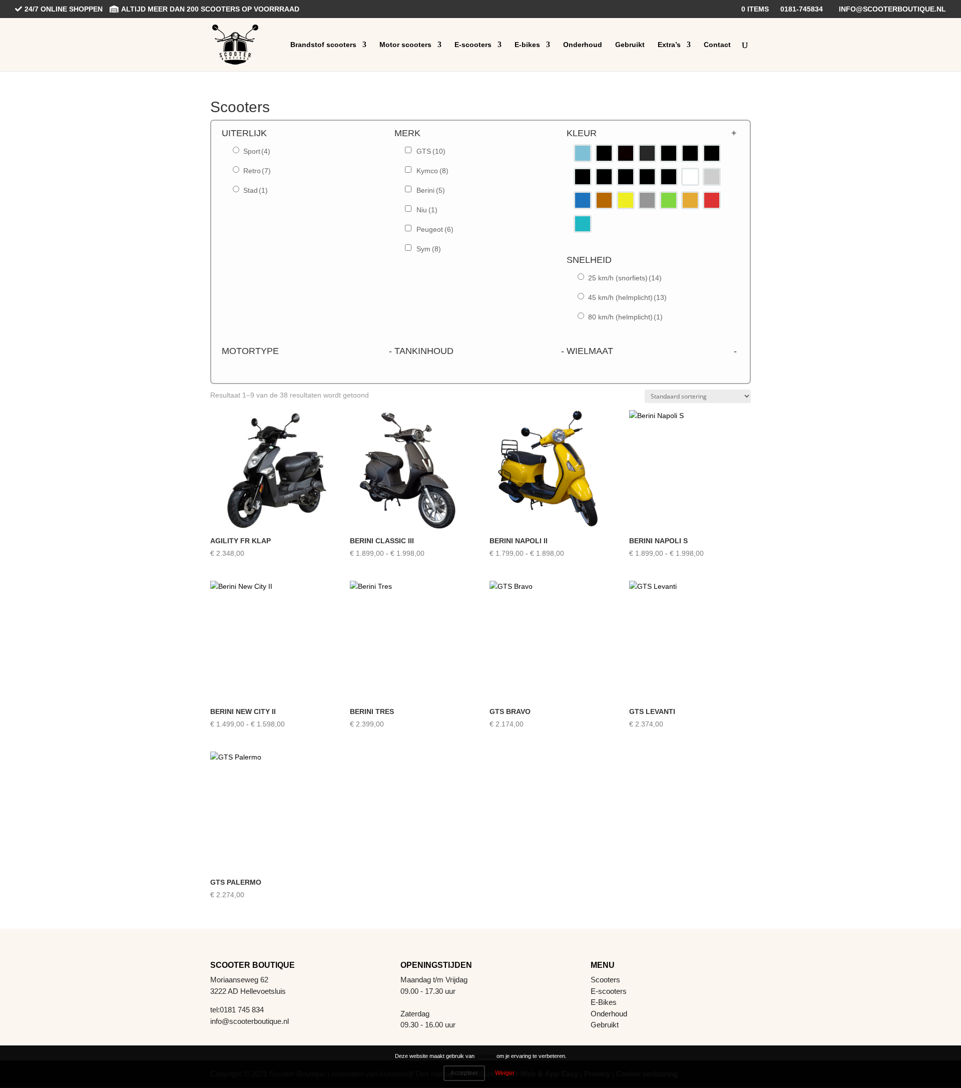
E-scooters (473, 45)
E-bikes (527, 45)
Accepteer (464, 1072)
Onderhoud (582, 45)
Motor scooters (405, 45)
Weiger (505, 1072)
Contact (717, 45)
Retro (257, 171)
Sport (256, 151)
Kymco (432, 171)
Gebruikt (630, 45)
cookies (485, 1056)
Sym (428, 249)
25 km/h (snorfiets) (625, 278)
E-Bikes (604, 1002)
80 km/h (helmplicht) (625, 317)
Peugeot (434, 229)
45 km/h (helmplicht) (627, 297)
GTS (430, 151)
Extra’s (669, 45)
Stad (255, 190)
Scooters (605, 979)
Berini (430, 190)
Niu (426, 210)
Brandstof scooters (323, 45)
